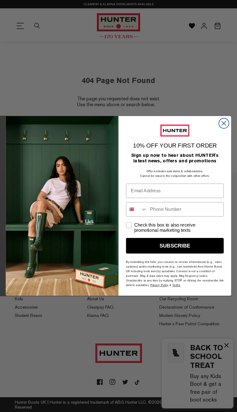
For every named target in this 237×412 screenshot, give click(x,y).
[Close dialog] (224, 124)
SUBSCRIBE (175, 246)
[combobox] (136, 209)
